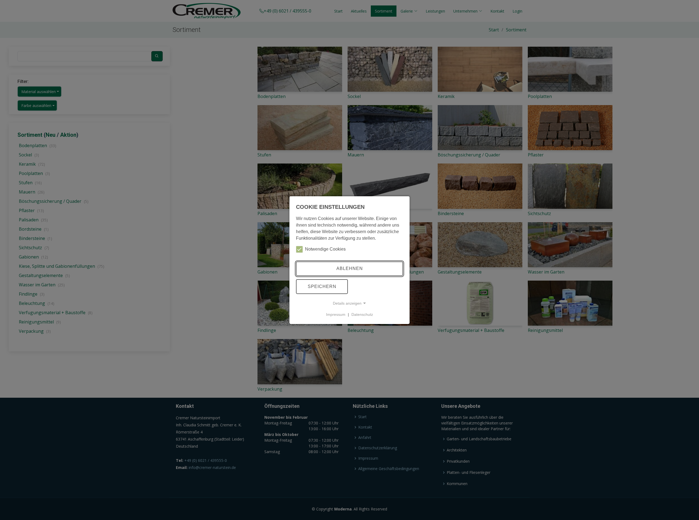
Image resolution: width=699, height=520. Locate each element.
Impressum (335, 314)
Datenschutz (362, 314)
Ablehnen (349, 268)
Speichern (322, 286)
